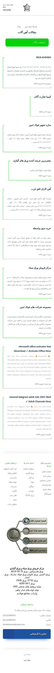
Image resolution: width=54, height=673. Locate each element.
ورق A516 (29, 495)
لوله (32, 482)
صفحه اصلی (46, 472)
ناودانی (31, 491)
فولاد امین (27, 660)
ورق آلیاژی (30, 473)
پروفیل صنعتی (28, 469)
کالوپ (14, 491)
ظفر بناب (13, 495)
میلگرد (31, 487)
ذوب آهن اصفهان (10, 469)
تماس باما (47, 476)
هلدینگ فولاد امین (31, 27)
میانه (15, 500)
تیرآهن (31, 478)
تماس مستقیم (45, 481)
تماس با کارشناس (38, 634)
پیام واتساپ (46, 485)
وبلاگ (19, 27)
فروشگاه (47, 494)
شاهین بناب (12, 504)
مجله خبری (47, 489)
